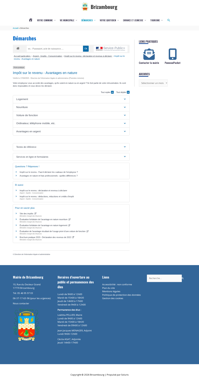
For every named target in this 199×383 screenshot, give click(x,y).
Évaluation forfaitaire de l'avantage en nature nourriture (44, 219)
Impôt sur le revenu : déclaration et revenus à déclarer (88, 56)
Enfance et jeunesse (133, 20)
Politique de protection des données (121, 294)
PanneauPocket (172, 63)
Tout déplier (121, 92)
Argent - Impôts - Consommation (47, 56)
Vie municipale (67, 20)
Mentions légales (111, 291)
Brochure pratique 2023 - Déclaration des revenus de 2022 (46, 237)
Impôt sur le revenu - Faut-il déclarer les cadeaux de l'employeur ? (49, 172)
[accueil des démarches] (18, 48)
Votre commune (45, 20)
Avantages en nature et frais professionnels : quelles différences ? (49, 176)
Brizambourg (104, 6)
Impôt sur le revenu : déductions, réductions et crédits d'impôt (47, 196)
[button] (169, 20)
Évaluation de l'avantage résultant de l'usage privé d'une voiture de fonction (53, 231)
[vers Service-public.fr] (111, 49)
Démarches (87, 20)
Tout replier (106, 92)
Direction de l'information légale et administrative (32, 254)
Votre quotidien (108, 20)
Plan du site (108, 287)
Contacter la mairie (149, 63)
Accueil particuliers (22, 56)
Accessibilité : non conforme (117, 284)
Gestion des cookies (112, 298)
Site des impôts (27, 213)
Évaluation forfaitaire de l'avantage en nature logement (44, 225)
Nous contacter (21, 303)
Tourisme (155, 20)
